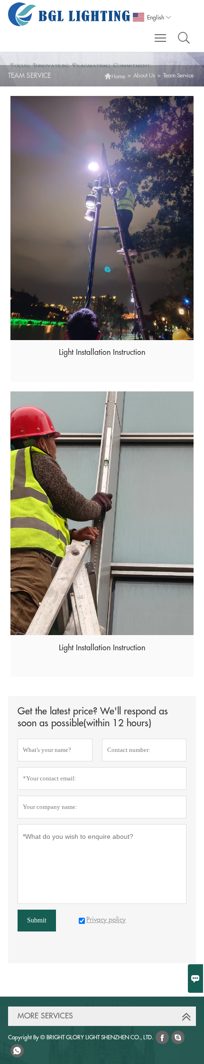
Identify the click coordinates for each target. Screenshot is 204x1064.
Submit (36, 920)
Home (114, 75)
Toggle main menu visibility (160, 37)
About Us (144, 75)
